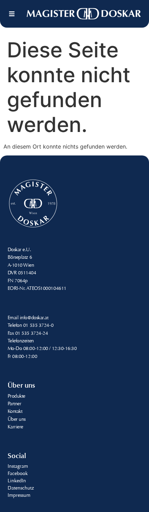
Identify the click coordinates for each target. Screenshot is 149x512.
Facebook (18, 474)
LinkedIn (17, 481)
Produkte (16, 396)
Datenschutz (21, 488)
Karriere (15, 427)
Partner (14, 404)
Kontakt (15, 411)
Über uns (17, 419)
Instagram (18, 466)
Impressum (19, 495)
